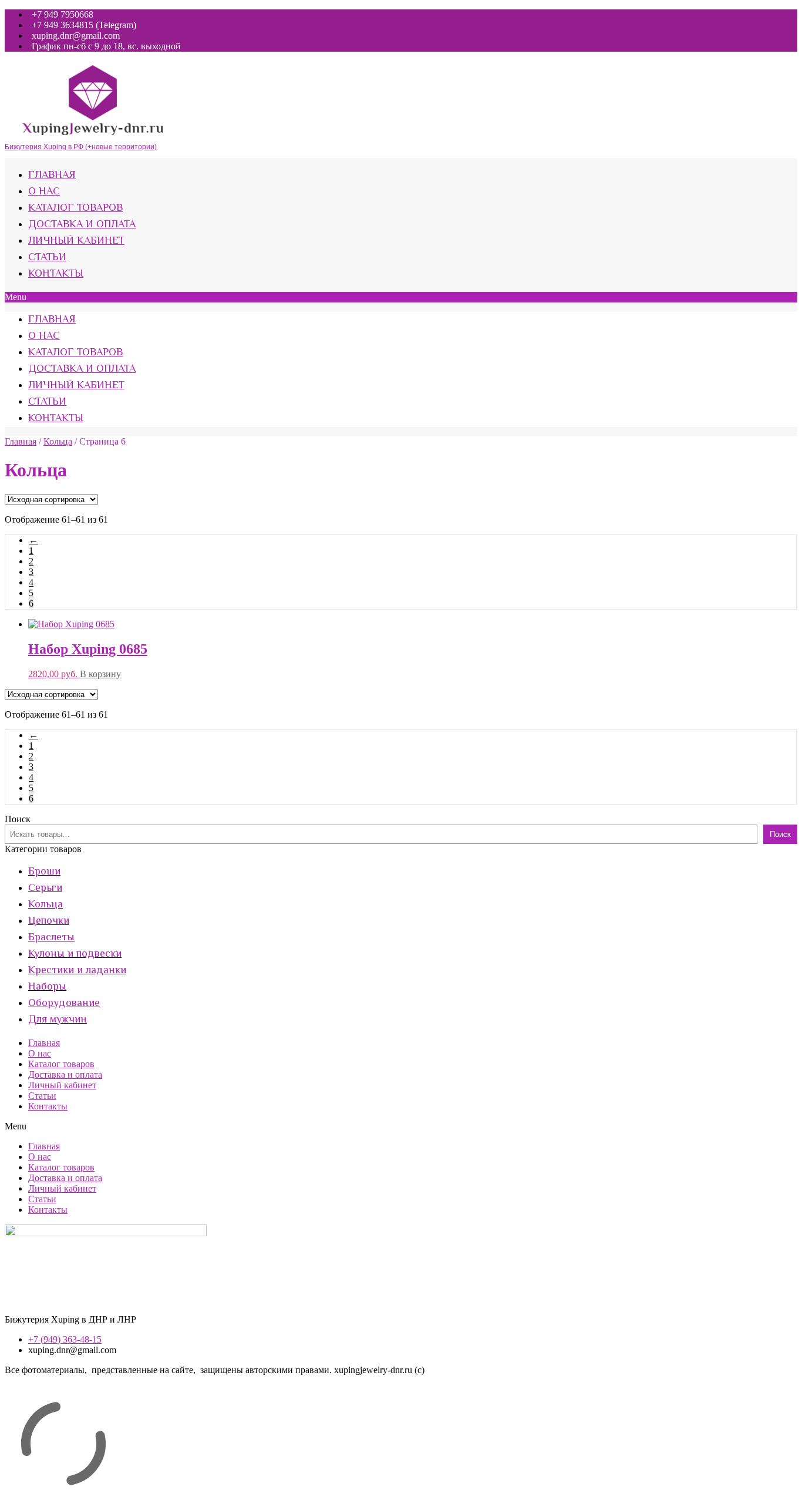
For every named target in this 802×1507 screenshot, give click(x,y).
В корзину (100, 674)
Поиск (18, 819)
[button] (401, 297)
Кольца (57, 441)
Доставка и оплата (82, 225)
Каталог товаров (75, 208)
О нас (44, 192)
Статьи (47, 258)
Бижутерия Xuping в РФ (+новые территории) (81, 147)
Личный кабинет (76, 241)
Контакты (55, 274)
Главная (52, 175)
